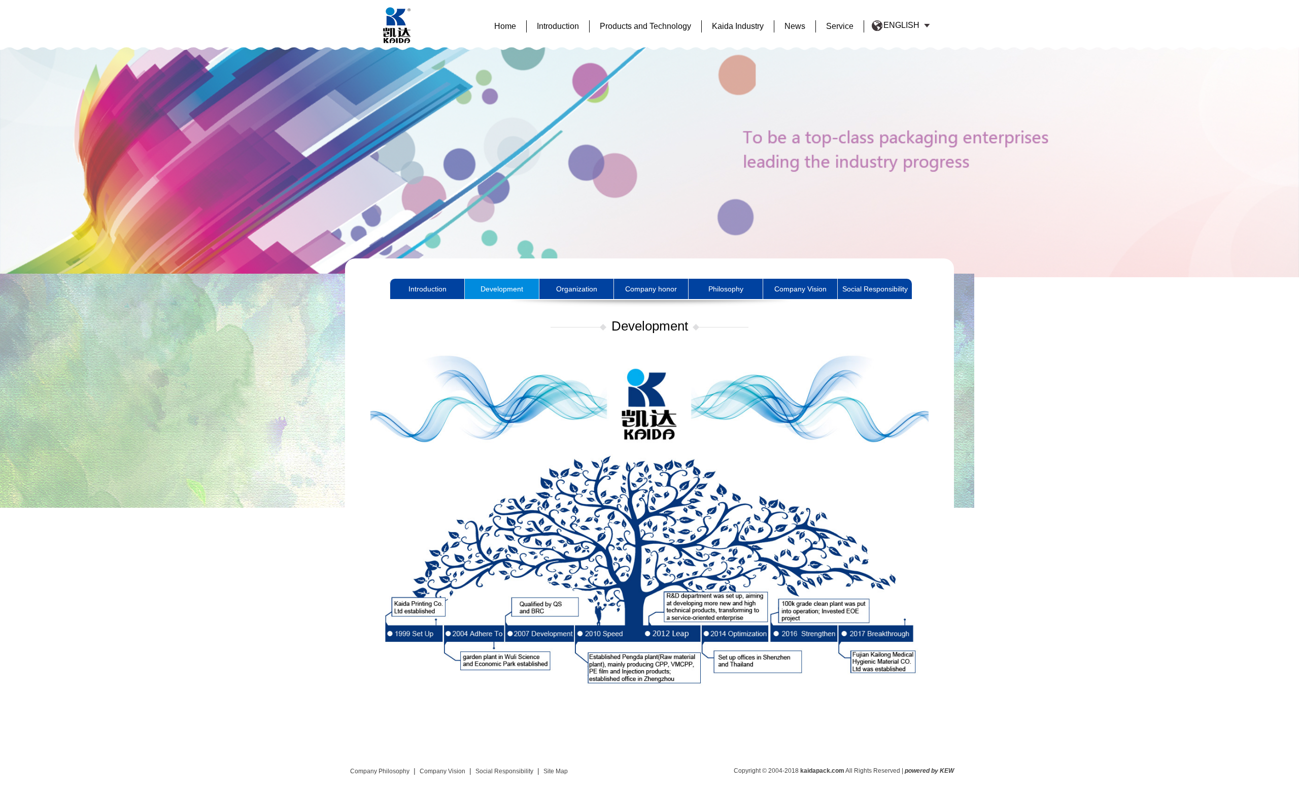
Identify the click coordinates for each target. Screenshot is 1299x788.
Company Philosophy (379, 771)
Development (502, 289)
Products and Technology (645, 26)
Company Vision (800, 289)
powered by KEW (929, 770)
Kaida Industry (738, 26)
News (794, 26)
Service (839, 26)
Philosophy (725, 289)
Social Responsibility (875, 289)
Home (505, 26)
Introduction (558, 26)
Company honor (651, 289)
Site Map (555, 771)
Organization (576, 289)
